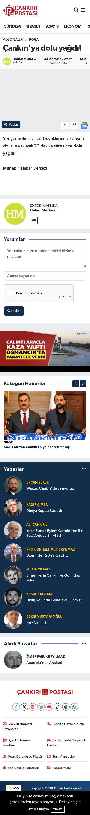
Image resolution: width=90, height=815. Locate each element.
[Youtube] (49, 707)
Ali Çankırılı (37, 524)
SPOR (8, 442)
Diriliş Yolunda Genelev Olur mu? (54, 600)
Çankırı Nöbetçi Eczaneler (17, 726)
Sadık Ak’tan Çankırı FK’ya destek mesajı (37, 447)
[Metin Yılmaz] (13, 575)
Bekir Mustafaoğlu (44, 616)
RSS (16, 788)
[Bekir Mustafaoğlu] (13, 620)
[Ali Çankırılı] (13, 530)
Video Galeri (13, 39)
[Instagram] (41, 707)
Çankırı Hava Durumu (68, 724)
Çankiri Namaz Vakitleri (17, 743)
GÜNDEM (12, 26)
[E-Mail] (34, 220)
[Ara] (76, 10)
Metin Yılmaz (38, 569)
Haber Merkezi (43, 210)
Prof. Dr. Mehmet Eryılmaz (50, 549)
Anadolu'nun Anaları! (44, 663)
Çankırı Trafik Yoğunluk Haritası (66, 743)
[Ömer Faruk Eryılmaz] (13, 660)
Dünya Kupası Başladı (44, 511)
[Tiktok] (57, 707)
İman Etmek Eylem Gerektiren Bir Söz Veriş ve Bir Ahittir (54, 533)
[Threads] (66, 707)
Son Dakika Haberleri (23, 768)
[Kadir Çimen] (13, 508)
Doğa (34, 39)
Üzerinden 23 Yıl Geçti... (47, 555)
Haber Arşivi (62, 768)
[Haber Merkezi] (15, 214)
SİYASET (33, 26)
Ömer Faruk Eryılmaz (45, 656)
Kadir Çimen (37, 505)
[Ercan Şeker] (13, 485)
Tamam (57, 809)
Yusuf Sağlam (39, 594)
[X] (24, 707)
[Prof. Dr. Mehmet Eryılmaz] (13, 552)
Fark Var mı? (36, 622)
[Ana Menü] (83, 10)
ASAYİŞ (52, 26)
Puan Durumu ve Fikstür (25, 756)
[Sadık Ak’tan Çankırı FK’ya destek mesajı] (45, 415)
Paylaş (13, 124)
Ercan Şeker (37, 482)
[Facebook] (16, 707)
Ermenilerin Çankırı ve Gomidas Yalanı (53, 578)
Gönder (14, 311)
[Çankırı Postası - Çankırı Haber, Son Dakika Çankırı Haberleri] (20, 10)
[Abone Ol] (84, 125)
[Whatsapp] (74, 707)
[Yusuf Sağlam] (13, 597)
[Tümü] (84, 469)
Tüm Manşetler (63, 756)
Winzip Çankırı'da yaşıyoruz (50, 488)
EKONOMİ (73, 26)
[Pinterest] (32, 707)
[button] (75, 383)
